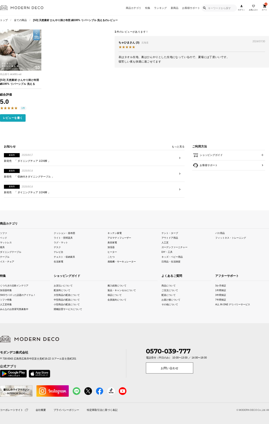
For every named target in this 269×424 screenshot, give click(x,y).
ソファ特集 (5, 299)
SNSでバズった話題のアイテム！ (5, 295)
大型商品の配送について (64, 295)
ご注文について (166, 290)
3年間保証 (220, 295)
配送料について (62, 290)
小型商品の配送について (64, 304)
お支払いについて (63, 285)
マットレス (6, 242)
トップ (4, 20)
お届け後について (166, 299)
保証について (115, 295)
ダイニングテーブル (10, 252)
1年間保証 (220, 290)
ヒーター (112, 252)
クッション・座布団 (64, 233)
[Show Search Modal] (204, 8)
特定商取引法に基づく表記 (102, 410)
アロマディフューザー (119, 238)
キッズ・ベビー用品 (172, 257)
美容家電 (112, 242)
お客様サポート (191, 7)
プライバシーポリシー (66, 410)
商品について (166, 285)
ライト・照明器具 (63, 238)
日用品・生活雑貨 (170, 261)
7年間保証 (220, 299)
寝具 (2, 247)
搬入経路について (117, 285)
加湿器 (111, 247)
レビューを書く (13, 117)
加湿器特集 (5, 290)
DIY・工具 (167, 252)
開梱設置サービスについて (64, 309)
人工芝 (165, 242)
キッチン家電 (115, 233)
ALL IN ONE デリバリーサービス (220, 304)
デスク (57, 247)
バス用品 (220, 233)
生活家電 (58, 261)
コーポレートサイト (11, 410)
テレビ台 (58, 252)
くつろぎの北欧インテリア (5, 285)
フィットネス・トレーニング (230, 238)
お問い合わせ (169, 368)
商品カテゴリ (133, 7)
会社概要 (41, 410)
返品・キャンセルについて (118, 290)
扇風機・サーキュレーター (122, 261)
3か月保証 (220, 285)
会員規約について (117, 299)
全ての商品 (20, 20)
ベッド (3, 238)
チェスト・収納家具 (64, 257)
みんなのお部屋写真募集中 (5, 309)
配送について (166, 295)
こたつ (111, 257)
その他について (166, 304)
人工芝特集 (5, 304)
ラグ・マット (61, 242)
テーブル (4, 257)
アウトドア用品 (169, 238)
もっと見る (178, 146)
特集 (147, 7)
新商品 (174, 7)
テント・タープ (169, 233)
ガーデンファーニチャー (174, 247)
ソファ (3, 233)
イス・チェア (7, 261)
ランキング (160, 7)
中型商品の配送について (64, 299)
